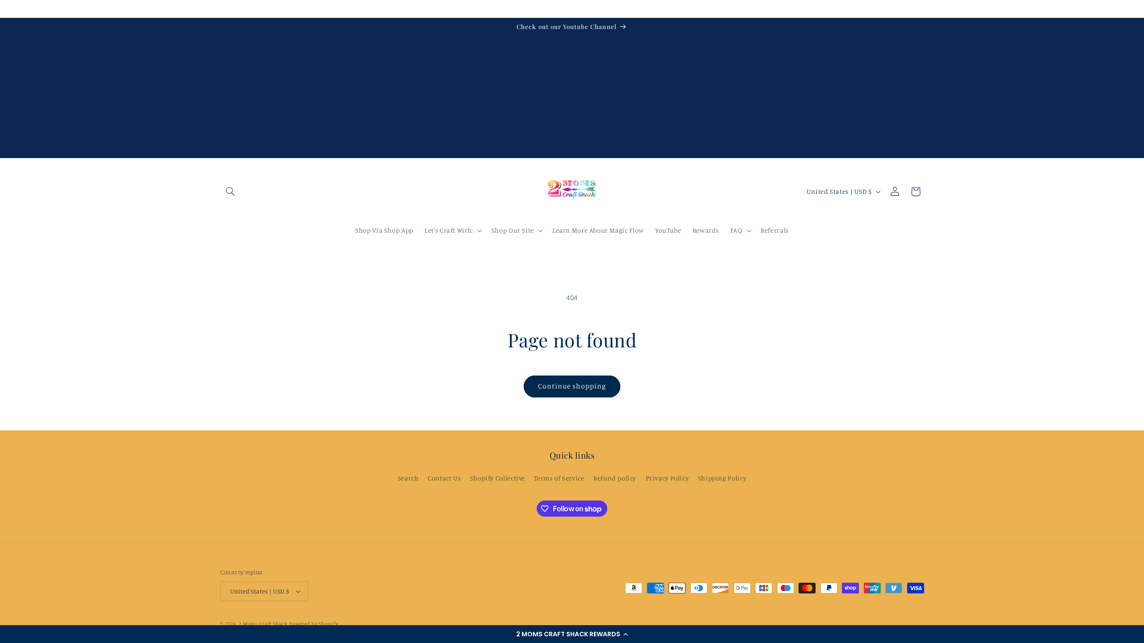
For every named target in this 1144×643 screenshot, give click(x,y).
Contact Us (444, 478)
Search (408, 478)
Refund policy (614, 478)
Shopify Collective (497, 478)
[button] (572, 634)
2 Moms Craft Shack (263, 624)
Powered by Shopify (313, 624)
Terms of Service (559, 478)
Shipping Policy (722, 478)
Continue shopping (572, 386)
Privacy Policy (667, 478)
